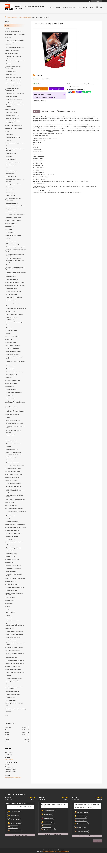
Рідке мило (9, 140)
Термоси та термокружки (13, 162)
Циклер (8, 518)
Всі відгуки (98, 841)
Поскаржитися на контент (49, 851)
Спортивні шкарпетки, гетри (14, 637)
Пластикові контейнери (12, 348)
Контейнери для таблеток (13, 83)
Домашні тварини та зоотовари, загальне (15, 654)
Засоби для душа (11, 176)
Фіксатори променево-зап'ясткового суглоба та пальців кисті (15, 490)
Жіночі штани (10, 628)
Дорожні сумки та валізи (13, 650)
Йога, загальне (10, 435)
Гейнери (8, 44)
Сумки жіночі (9, 603)
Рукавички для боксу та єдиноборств (12, 89)
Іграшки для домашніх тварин (14, 634)
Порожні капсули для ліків (13, 568)
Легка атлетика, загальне (13, 420)
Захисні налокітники (11, 330)
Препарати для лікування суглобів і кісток (16, 250)
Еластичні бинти (10, 195)
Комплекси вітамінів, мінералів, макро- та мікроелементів (15, 41)
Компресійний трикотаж (13, 477)
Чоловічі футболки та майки (14, 128)
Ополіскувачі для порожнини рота (15, 499)
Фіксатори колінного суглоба (14, 474)
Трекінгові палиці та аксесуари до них (15, 362)
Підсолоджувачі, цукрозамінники (15, 93)
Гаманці (8, 606)
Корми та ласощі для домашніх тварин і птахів (14, 687)
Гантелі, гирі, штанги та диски (14, 314)
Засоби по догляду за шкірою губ (15, 660)
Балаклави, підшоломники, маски (15, 578)
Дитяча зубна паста (11, 223)
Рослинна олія (10, 226)
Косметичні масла (11, 700)
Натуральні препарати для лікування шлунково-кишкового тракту (15, 260)
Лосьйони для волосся (12, 691)
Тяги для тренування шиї (13, 380)
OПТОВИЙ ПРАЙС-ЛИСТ (69, 7)
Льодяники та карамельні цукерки (15, 246)
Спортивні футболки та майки (14, 102)
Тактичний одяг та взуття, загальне (16, 527)
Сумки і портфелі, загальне (13, 565)
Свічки (8, 305)
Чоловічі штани (10, 539)
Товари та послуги (12, 17)
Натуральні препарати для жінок (15, 465)
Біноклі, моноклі (10, 311)
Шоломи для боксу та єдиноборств (16, 308)
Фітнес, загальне (11, 109)
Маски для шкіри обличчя (13, 137)
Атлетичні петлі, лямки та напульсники (13, 67)
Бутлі (7, 131)
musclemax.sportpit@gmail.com (13, 777)
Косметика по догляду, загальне (15, 143)
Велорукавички (10, 369)
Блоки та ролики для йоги (13, 291)
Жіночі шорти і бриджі (12, 279)
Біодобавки (9, 146)
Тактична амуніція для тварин (14, 647)
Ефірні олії (9, 229)
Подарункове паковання (13, 621)
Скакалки (8, 238)
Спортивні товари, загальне (14, 99)
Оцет (7, 264)
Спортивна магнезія (11, 96)
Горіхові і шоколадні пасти (13, 220)
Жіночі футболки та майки (13, 235)
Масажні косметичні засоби (13, 443)
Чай (7, 168)
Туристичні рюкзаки (11, 342)
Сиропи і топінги (10, 515)
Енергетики (9, 134)
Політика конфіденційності (63, 851)
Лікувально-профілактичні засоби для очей (15, 268)
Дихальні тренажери (12, 480)
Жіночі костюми (10, 706)
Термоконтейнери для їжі (13, 468)
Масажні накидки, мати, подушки (15, 587)
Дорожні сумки (10, 612)
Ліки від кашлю (10, 502)
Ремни (8, 609)
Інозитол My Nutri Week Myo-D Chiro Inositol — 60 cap (87, 805)
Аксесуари (9, 618)
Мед (7, 684)
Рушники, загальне (11, 165)
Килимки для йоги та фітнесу (14, 297)
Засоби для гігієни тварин (13, 471)
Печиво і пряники (11, 241)
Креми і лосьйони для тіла (13, 85)
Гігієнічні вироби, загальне (13, 483)
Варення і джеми (11, 366)
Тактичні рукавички (11, 159)
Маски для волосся (11, 657)
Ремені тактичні (10, 597)
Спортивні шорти (11, 276)
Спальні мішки (10, 386)
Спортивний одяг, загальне (13, 669)
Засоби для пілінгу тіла (12, 681)
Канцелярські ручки (11, 505)
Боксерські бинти (11, 74)
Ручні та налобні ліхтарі (12, 336)
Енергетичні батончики (12, 118)
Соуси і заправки (10, 460)
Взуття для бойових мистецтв (14, 703)
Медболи (9, 377)
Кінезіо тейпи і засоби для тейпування (13, 199)
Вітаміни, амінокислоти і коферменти (13, 121)
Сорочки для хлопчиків (12, 559)
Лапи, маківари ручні (11, 374)
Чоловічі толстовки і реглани (14, 678)
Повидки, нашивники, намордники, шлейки (15, 643)
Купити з (54, 89)
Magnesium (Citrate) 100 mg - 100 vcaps (84, 807)
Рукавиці (8, 446)
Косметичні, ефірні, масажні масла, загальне (15, 180)
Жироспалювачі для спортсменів (15, 34)
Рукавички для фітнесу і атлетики (15, 61)
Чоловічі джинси (10, 697)
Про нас (85, 7)
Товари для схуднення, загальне (15, 672)
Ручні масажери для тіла (13, 303)
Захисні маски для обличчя (13, 486)
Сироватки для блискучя (13, 666)
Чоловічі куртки (10, 556)
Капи (7, 438)
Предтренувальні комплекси (14, 31)
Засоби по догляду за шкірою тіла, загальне (15, 149)
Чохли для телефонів (12, 521)
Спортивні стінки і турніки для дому (14, 357)
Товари (58, 7)
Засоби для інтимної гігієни (13, 184)
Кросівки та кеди (11, 211)
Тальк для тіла (10, 232)
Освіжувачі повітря (11, 457)
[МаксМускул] (9, 7)
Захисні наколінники (11, 294)
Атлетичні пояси (10, 192)
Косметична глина (11, 441)
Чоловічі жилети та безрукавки (14, 631)
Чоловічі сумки (10, 562)
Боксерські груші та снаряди (14, 77)
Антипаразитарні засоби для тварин (14, 574)
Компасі (8, 333)
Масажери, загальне (11, 389)
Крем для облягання (11, 170)
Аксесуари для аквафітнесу (13, 345)
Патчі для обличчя (11, 153)
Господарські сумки (11, 288)
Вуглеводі (9, 63)
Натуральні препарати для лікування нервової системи (14, 453)
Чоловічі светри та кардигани (14, 542)
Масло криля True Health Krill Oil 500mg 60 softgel (20, 806)
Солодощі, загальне (11, 383)
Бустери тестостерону (12, 50)
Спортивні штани (11, 571)
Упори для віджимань (12, 203)
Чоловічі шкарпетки (11, 590)
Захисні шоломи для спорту (14, 533)
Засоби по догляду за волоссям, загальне (15, 255)
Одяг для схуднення (12, 536)
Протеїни (8, 37)
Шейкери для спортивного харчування (13, 57)
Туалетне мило (10, 398)
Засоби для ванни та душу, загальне (13, 431)
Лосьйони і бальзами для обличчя (15, 206)
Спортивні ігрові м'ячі (12, 449)
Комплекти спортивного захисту (15, 663)
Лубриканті (9, 711)
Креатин (8, 28)
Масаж (8, 325)
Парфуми (8, 675)
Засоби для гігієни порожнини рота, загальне (16, 512)
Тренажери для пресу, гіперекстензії (12, 318)
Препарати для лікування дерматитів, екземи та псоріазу (15, 624)
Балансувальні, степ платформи (15, 371)
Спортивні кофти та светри (13, 217)
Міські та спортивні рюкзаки (14, 392)
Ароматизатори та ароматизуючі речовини (15, 426)
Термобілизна (10, 328)
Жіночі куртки (10, 545)
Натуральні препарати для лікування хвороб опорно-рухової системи (15, 402)
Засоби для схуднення (12, 463)
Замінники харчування (12, 53)
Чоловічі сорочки (10, 550)
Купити (40, 89)
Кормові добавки (11, 640)
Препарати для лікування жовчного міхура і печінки (16, 273)
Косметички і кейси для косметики (15, 214)
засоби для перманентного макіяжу (16, 708)
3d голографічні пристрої (13, 244)
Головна (52, 7)
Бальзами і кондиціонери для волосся (14, 593)
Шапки (8, 417)
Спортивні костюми (11, 553)
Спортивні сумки (10, 173)
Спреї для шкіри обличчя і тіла (14, 125)
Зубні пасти (9, 187)
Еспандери (9, 156)
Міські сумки (9, 395)
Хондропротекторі (11, 209)
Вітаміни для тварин (12, 407)
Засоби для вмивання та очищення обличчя (15, 105)
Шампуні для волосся (12, 112)
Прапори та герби (11, 300)
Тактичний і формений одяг (13, 548)
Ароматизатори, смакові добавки (15, 524)
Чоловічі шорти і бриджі (12, 530)
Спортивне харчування (25, 17)
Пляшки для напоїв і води (13, 80)
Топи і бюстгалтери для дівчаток (15, 282)
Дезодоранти (10, 190)
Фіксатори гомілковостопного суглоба (14, 495)
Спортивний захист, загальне (14, 351)
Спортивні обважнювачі (12, 354)
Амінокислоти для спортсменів (15, 47)
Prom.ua (62, 849)
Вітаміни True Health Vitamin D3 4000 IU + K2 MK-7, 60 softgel (53, 805)
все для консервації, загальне (14, 508)
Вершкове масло (11, 581)
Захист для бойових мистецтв (14, 322)
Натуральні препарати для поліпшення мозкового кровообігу (15, 410)
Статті (79, 7)
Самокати (9, 339)
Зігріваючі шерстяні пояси (13, 584)
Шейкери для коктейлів (12, 115)
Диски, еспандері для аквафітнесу (15, 285)
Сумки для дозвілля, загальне (14, 423)
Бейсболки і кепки (11, 71)
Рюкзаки (8, 615)
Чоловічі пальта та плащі (13, 694)
